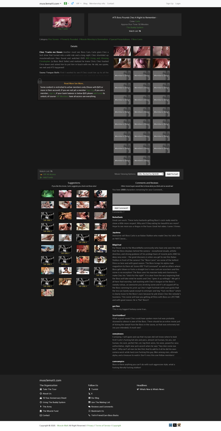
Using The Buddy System (53, 402)
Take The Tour (49, 389)
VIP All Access (49, 174)
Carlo (137, 21)
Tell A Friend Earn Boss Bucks (105, 415)
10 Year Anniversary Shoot (54, 398)
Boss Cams (137, 39)
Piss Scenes (53, 39)
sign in (52, 93)
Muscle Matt (62, 425)
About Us (46, 393)
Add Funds (46, 177)
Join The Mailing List (100, 402)
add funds (97, 93)
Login (177, 3)
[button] (66, 3)
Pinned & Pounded (69, 39)
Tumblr (94, 389)
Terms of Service (102, 425)
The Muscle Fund (50, 411)
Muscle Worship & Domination (94, 39)
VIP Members (62, 96)
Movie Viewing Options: (125, 174)
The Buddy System (134, 27)
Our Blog (95, 398)
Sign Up (169, 3)
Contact (110, 3)
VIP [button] (78, 3)
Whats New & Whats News (151, 389)
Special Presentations (120, 39)
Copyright (116, 425)
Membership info (97, 3)
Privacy (90, 425)
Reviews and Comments (102, 406)
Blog (85, 3)
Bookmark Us (97, 411)
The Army (47, 406)
